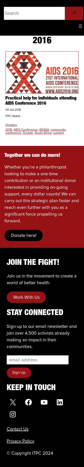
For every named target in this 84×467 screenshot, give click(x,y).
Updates (11, 125)
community (58, 129)
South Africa (43, 132)
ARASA (44, 129)
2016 (8, 129)
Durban (28, 132)
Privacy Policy (20, 441)
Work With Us (26, 297)
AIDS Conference (26, 129)
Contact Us (17, 429)
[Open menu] (80, 26)
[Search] (74, 13)
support (58, 132)
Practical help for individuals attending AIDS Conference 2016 (40, 101)
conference (13, 132)
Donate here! (24, 235)
